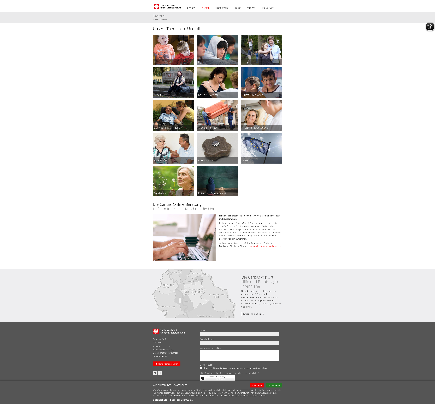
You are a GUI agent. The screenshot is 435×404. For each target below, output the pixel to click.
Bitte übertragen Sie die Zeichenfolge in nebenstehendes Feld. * (229, 373)
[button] (279, 8)
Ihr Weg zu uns (160, 356)
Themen (205, 7)
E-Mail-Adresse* (207, 339)
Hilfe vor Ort (267, 7)
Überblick (165, 19)
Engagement (221, 7)
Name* (203, 330)
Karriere (251, 7)
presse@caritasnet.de (170, 352)
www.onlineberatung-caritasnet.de (265, 246)
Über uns (190, 7)
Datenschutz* (206, 364)
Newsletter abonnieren (168, 363)
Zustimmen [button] (273, 385)
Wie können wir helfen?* (211, 348)
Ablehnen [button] (256, 385)
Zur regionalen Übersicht (253, 314)
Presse (237, 7)
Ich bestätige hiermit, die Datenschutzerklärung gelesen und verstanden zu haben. (235, 368)
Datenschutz (160, 399)
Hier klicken (220, 379)
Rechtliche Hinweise (181, 399)
